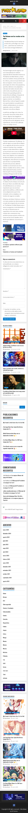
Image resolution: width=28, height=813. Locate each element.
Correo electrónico (9, 297)
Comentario (7, 269)
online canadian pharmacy (9, 491)
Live (24, 21)
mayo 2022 (6, 548)
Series (18, 341)
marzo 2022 (6, 555)
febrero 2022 (6, 559)
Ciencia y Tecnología (8, 608)
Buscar (5, 403)
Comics (5, 615)
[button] (3, 20)
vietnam (5, 678)
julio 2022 (5, 541)
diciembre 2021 (7, 567)
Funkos (4, 626)
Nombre (6, 291)
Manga (4, 638)
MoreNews (23, 809)
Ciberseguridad (7, 604)
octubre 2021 (6, 574)
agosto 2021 (6, 581)
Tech (4, 674)
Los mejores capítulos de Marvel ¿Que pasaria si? (12, 245)
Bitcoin (5, 597)
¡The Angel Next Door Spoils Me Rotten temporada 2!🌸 (13, 738)
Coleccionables (7, 612)
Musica (5, 649)
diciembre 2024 (7, 533)
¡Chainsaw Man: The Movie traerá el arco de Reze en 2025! (13, 346)
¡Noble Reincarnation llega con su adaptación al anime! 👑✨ (11, 761)
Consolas (5, 619)
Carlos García (7, 349)
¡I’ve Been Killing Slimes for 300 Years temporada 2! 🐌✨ (12, 784)
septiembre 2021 (7, 578)
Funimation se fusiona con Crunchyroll (12, 251)
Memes (5, 641)
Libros (4, 634)
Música (5, 645)
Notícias (9, 341)
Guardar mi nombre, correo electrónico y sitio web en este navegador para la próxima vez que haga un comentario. (14, 312)
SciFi (4, 663)
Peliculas (5, 33)
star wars (5, 671)
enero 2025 (6, 530)
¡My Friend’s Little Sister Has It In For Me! (13, 422)
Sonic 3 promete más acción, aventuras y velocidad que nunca (13, 369)
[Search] (15, 20)
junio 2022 (5, 544)
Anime (6, 341)
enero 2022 (6, 563)
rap (4, 660)
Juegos (4, 630)
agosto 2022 (6, 537)
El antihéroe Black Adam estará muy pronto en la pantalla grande (14, 392)
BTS (4, 601)
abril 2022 (5, 552)
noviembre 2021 (7, 570)
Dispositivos (6, 623)
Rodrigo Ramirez (6, 50)
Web (4, 303)
